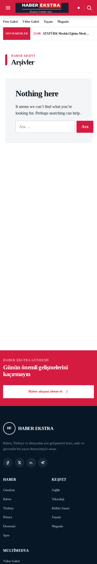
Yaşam (48, 21)
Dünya (7, 517)
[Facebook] (8, 462)
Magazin (63, 21)
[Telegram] (43, 462)
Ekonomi (9, 526)
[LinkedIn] (31, 462)
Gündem (9, 490)
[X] (19, 462)
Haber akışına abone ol (45, 391)
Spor (6, 535)
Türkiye (8, 508)
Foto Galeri (10, 21)
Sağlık (56, 490)
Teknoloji (58, 499)
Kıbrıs (7, 499)
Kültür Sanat (60, 508)
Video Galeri (31, 21)
